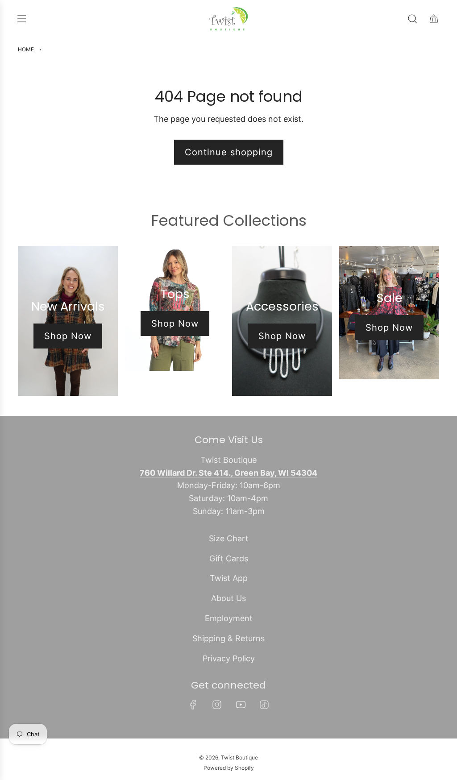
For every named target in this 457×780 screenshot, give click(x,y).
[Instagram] (217, 704)
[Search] (412, 18)
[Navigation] (21, 18)
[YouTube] (240, 704)
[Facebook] (193, 704)
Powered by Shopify (229, 767)
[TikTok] (264, 704)
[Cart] (434, 18)
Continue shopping (229, 152)
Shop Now (67, 336)
